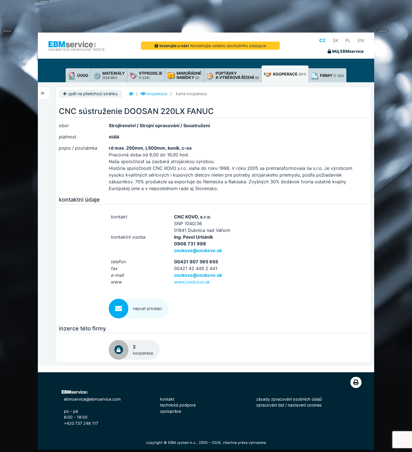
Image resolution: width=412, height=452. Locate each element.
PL (348, 40)
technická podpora (178, 405)
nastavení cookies (305, 405)
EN (361, 40)
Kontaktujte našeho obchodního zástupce (212, 45)
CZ (322, 40)
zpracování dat (270, 405)
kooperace (156, 93)
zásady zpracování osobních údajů (289, 399)
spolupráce (170, 411)
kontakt (167, 399)
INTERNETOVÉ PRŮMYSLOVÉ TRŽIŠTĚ (76, 50)
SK (335, 40)
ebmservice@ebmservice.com (92, 399)
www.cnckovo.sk (192, 282)
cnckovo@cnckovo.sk (198, 250)
